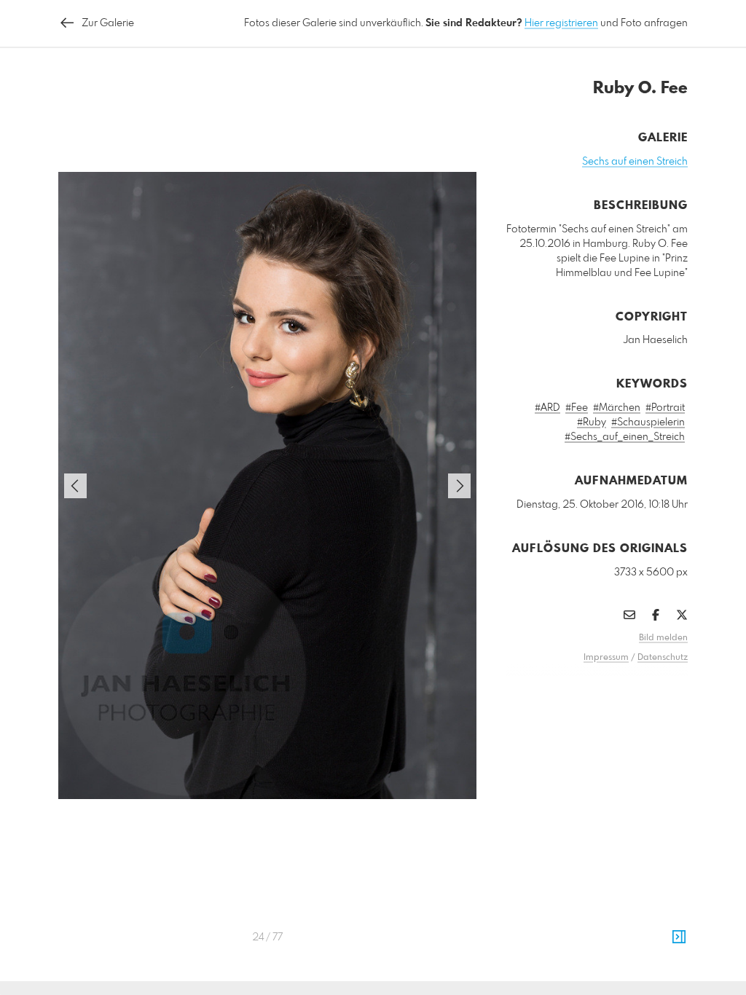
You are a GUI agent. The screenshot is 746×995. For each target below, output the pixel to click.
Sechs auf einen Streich (635, 162)
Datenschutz (662, 657)
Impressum (606, 657)
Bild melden (663, 638)
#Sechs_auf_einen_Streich (625, 437)
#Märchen (616, 408)
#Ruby (591, 422)
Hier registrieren (561, 23)
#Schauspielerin (648, 422)
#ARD (547, 408)
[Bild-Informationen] (679, 937)
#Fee (576, 408)
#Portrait (665, 408)
